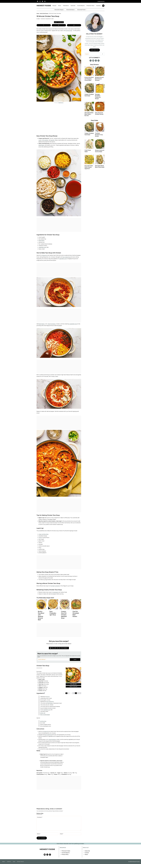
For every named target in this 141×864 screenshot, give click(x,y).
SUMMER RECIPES (101, 1)
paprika (52, 140)
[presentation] (41, 604)
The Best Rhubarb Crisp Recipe (99, 135)
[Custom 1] (45, 1)
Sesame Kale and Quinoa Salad (99, 150)
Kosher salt (42, 713)
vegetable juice (42, 247)
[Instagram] (40, 1)
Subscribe (73, 5)
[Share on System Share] (74, 25)
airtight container (55, 585)
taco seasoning (66, 257)
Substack (98, 5)
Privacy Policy (65, 854)
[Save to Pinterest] (44, 25)
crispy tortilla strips (43, 534)
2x (78, 693)
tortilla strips (69, 30)
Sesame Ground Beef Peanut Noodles (99, 79)
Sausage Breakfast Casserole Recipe (98, 96)
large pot (44, 255)
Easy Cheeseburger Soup (53, 613)
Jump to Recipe (58, 22)
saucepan (55, 592)
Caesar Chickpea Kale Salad (89, 95)
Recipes (54, 5)
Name (38, 833)
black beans (41, 145)
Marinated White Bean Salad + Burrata (89, 114)
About (59, 5)
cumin (40, 140)
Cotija (40, 537)
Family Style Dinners (44, 13)
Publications (66, 5)
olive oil (48, 696)
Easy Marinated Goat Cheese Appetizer (89, 167)
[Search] (102, 54)
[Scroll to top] (138, 860)
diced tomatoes (52, 324)
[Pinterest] (42, 1)
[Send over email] (59, 25)
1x (75, 693)
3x (80, 693)
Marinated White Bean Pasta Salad (99, 166)
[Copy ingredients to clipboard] (44, 693)
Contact (87, 852)
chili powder (45, 140)
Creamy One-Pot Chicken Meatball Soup (64, 615)
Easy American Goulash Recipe (99, 113)
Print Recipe (73, 686)
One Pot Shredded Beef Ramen (76, 614)
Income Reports (81, 5)
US (66, 693)
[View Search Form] (103, 6)
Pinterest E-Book (90, 5)
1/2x (73, 693)
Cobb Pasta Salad (88, 150)
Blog (14, 861)
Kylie (39, 18)
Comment (39, 817)
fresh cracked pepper (45, 714)
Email (61, 833)
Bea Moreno (61, 102)
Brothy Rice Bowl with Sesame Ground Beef (41, 616)
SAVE (75, 659)
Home (38, 13)
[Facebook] (38, 1)
